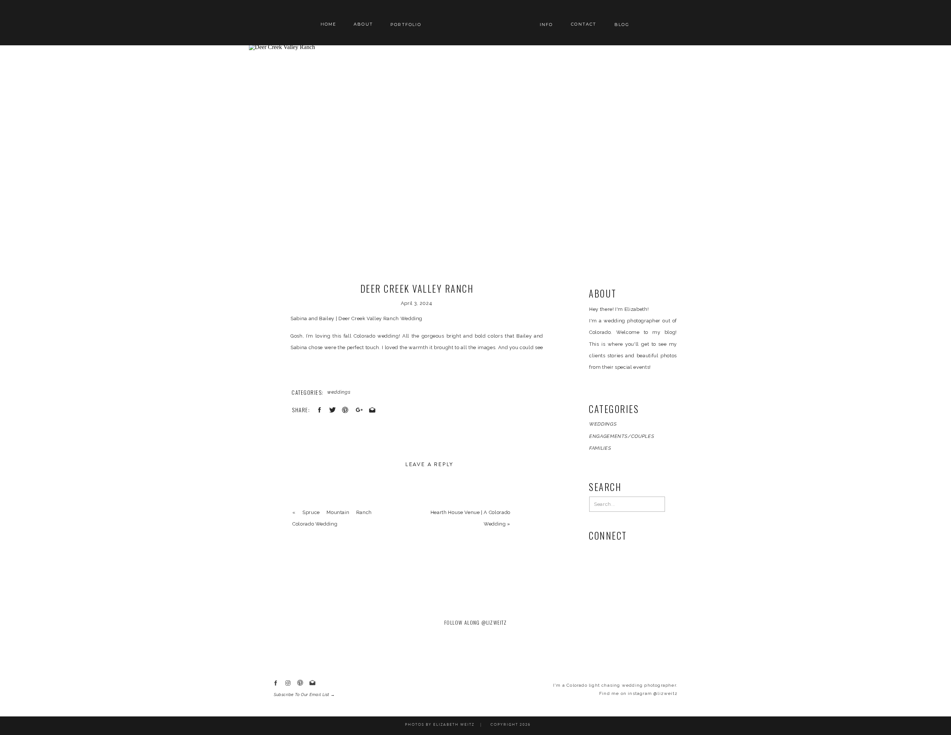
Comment (306, 497)
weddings (338, 392)
